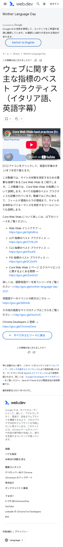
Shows (16, 53)
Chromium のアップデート (18, 477)
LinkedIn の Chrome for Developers (23, 511)
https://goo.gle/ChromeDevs (19, 326)
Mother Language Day (19, 14)
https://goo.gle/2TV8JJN (23, 242)
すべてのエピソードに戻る (27, 335)
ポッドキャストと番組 (16, 488)
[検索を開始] (38, 4)
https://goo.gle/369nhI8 (16, 303)
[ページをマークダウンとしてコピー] (17, 119)
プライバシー (21, 531)
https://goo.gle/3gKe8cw (23, 232)
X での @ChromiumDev (17, 501)
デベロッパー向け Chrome (18, 472)
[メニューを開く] (5, 4)
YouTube (9, 506)
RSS (7, 516)
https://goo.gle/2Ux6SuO (23, 275)
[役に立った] (35, 60)
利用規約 (7, 531)
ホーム (6, 53)
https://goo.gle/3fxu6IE (22, 252)
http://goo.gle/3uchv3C (27, 315)
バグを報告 (10, 454)
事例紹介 (9, 482)
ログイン (54, 3)
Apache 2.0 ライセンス (35, 373)
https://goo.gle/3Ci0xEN (23, 261)
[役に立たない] (40, 60)
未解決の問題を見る (15, 459)
